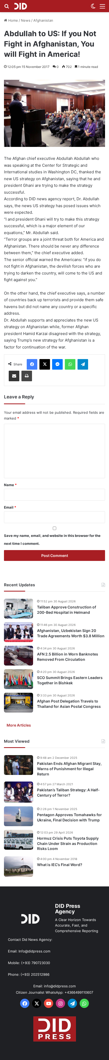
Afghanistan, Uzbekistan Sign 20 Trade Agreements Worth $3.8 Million (71, 633)
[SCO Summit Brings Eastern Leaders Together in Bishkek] (18, 679)
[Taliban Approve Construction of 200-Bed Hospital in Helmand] (18, 609)
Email (10, 507)
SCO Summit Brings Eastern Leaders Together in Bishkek (70, 680)
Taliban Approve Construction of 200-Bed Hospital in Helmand (66, 610)
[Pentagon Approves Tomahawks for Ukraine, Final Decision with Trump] (18, 816)
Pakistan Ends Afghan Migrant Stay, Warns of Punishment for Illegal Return (69, 768)
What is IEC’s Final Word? (59, 864)
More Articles (19, 725)
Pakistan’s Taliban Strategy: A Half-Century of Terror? (68, 792)
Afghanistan (43, 20)
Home (12, 20)
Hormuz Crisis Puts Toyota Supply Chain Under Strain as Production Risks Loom (68, 843)
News (25, 20)
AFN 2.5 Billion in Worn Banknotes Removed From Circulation (67, 657)
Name (10, 485)
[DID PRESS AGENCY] (20, 6)
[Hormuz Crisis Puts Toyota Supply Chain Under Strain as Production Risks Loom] (18, 840)
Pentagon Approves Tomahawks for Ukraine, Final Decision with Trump (69, 817)
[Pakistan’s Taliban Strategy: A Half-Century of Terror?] (18, 792)
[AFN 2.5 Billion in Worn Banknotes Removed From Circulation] (18, 656)
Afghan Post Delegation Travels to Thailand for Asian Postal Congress (69, 704)
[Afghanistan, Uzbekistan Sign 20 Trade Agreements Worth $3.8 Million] (18, 632)
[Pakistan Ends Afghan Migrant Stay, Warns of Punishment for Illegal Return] (18, 765)
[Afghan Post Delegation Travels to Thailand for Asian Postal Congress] (18, 703)
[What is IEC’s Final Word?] (18, 866)
